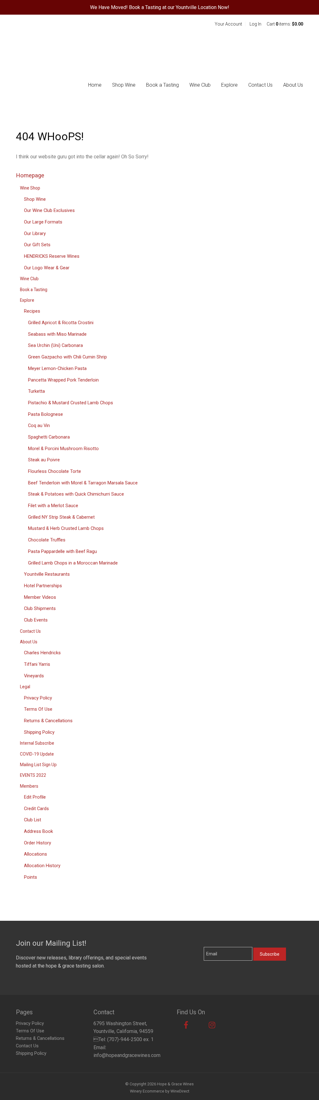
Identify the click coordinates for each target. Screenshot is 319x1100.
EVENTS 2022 (33, 775)
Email (198, 947)
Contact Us (260, 85)
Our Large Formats (43, 222)
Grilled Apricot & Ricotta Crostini (60, 322)
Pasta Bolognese (45, 414)
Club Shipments (40, 608)
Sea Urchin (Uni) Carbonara (55, 345)
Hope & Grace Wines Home (56, 38)
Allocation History (42, 865)
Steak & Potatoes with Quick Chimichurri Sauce (76, 494)
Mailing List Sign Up (38, 764)
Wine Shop (30, 187)
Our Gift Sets (37, 244)
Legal (25, 686)
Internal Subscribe (37, 743)
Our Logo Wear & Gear (46, 268)
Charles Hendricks (42, 653)
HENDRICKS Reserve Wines (51, 256)
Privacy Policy (38, 698)
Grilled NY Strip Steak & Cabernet (61, 517)
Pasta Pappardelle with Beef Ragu (62, 551)
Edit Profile (35, 797)
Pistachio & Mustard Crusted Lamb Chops (70, 403)
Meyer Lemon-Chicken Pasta (57, 368)
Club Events (36, 620)
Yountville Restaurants (47, 574)
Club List (32, 820)
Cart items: (285, 24)
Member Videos (40, 597)
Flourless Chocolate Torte (54, 471)
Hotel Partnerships (43, 585)
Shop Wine (124, 85)
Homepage (30, 175)
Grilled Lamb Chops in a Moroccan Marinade (73, 563)
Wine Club (200, 85)
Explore (229, 85)
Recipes (32, 311)
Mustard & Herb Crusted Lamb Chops (66, 528)
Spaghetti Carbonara (49, 437)
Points (30, 877)
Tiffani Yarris (37, 664)
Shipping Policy (39, 732)
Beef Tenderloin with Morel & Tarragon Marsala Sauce (83, 483)
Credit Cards (36, 808)
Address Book (38, 831)
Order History (37, 843)
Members (29, 786)
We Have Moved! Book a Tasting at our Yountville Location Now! (159, 7)
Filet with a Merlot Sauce (53, 505)
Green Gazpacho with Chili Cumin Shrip (67, 357)
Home (95, 85)
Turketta (36, 391)
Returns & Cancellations (48, 720)
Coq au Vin (39, 425)
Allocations (35, 854)
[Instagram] (212, 1025)
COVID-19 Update (37, 754)
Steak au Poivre (44, 460)
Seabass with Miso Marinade (57, 334)
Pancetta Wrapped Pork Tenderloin (63, 380)
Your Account (228, 24)
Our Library (35, 233)
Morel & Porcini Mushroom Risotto (63, 448)
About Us (293, 85)
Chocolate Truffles (46, 540)
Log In (255, 24)
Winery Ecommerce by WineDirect (159, 1091)
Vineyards (34, 676)
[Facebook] (186, 1025)
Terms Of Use (38, 709)
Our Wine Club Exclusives (49, 210)
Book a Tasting (162, 85)
